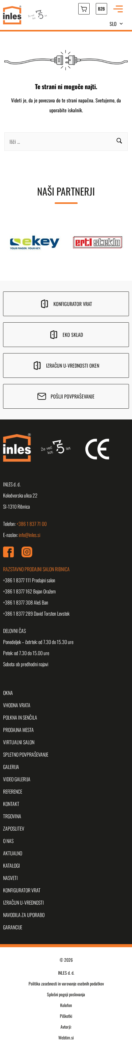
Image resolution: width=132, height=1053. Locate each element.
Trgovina (12, 816)
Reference (12, 791)
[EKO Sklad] (53, 334)
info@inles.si (29, 535)
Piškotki (66, 1016)
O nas (8, 841)
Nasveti (10, 878)
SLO (113, 24)
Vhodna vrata (16, 705)
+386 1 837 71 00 (32, 523)
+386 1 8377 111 (17, 580)
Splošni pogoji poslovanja (66, 994)
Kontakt (11, 804)
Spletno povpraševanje (25, 754)
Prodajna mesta (18, 730)
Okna (8, 693)
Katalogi (11, 865)
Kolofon (66, 1005)
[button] (119, 142)
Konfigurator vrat (72, 304)
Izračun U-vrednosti (23, 902)
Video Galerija (16, 779)
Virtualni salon (18, 742)
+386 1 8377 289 (18, 613)
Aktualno (12, 853)
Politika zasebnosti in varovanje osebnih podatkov (66, 983)
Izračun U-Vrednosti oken (72, 365)
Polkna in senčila (20, 717)
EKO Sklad (73, 334)
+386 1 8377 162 (17, 591)
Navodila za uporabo (24, 915)
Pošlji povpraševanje (73, 396)
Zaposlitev (13, 828)
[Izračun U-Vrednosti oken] (37, 365)
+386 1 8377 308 (18, 602)
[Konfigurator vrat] (44, 303)
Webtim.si (66, 1037)
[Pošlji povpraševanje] (41, 396)
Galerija (11, 767)
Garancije (12, 927)
